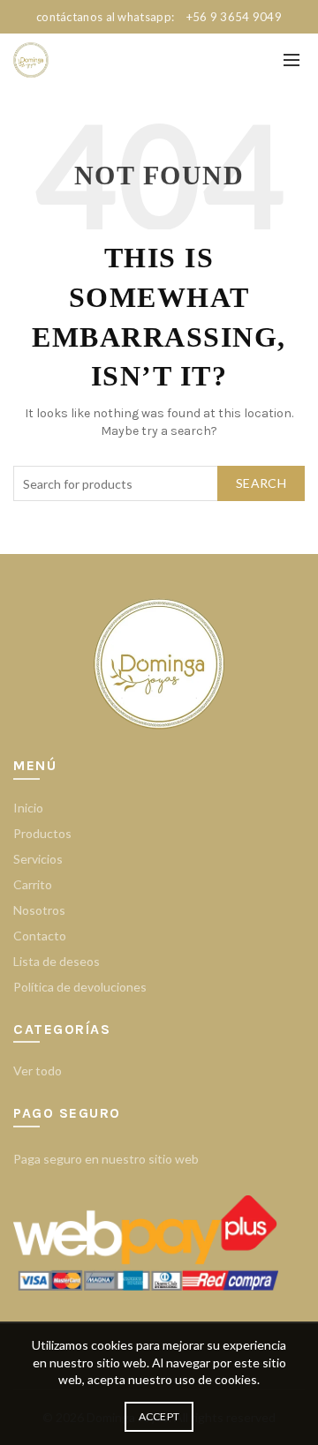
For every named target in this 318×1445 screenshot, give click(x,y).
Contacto (39, 935)
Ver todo (37, 1070)
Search (261, 482)
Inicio (28, 807)
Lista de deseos (56, 961)
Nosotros (39, 909)
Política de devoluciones (80, 986)
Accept (159, 1416)
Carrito (32, 884)
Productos (42, 833)
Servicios (38, 858)
